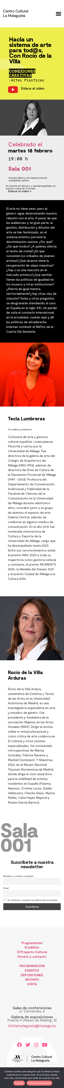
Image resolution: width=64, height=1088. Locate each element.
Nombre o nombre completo (18, 876)
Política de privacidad (39, 1083)
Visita (32, 984)
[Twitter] (28, 1045)
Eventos (32, 970)
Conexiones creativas (22, 73)
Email (6, 888)
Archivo (32, 979)
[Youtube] (45, 1045)
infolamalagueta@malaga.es (32, 1025)
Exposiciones (32, 975)
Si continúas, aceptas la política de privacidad (32, 900)
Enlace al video (32, 88)
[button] (58, 13)
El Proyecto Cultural (32, 952)
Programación (32, 943)
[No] (59, 1077)
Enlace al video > (20, 191)
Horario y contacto (32, 956)
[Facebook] (19, 1045)
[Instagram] (36, 1045)
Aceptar (19, 1083)
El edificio (32, 947)
